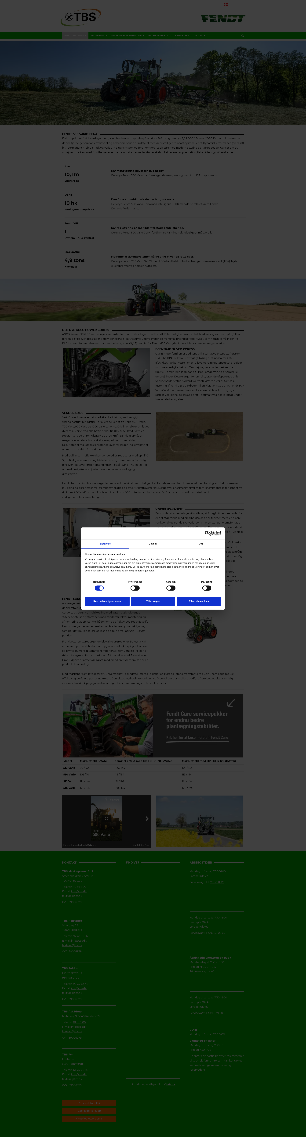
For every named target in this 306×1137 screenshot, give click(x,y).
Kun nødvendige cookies (107, 601)
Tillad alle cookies (199, 601)
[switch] (135, 588)
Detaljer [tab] (153, 543)
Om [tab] (201, 543)
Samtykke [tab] (105, 543)
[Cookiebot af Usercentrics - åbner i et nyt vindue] (207, 533)
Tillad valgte (153, 601)
